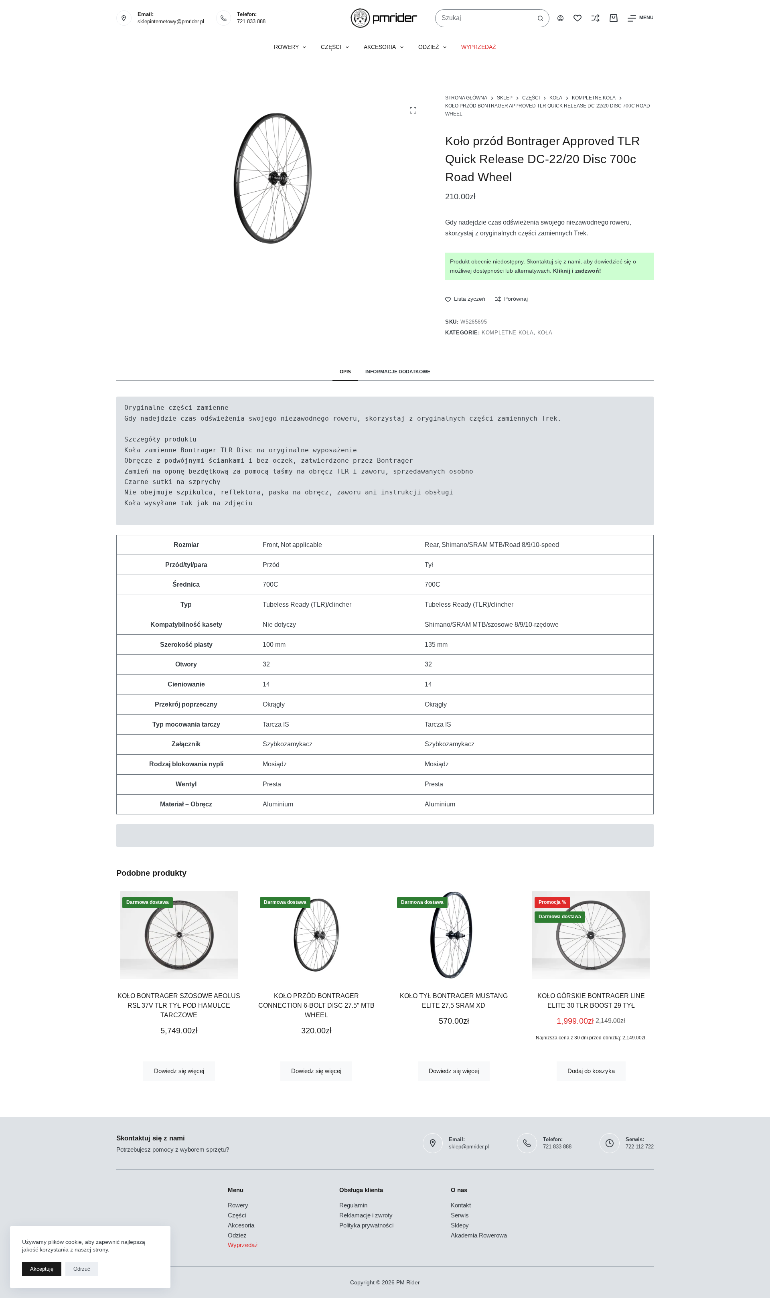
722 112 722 (640, 1147)
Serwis (460, 1215)
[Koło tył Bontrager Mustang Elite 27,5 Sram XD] (454, 935)
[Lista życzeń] (577, 18)
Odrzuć (81, 1269)
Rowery (286, 47)
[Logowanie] (560, 18)
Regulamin (353, 1205)
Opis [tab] (345, 372)
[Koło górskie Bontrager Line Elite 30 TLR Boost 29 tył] (591, 935)
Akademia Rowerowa (479, 1235)
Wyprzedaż (478, 47)
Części (331, 47)
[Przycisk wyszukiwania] (540, 18)
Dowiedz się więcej (179, 1070)
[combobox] (484, 18)
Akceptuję (41, 1269)
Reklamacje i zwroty (366, 1215)
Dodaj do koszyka (591, 1070)
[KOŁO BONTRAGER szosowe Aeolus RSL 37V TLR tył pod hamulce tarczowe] (179, 935)
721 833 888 (251, 21)
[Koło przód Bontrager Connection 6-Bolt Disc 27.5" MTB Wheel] (316, 935)
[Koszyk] (614, 18)
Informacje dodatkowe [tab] (397, 372)
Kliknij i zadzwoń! (577, 271)
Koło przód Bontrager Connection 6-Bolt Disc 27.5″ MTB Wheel (316, 1005)
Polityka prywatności (366, 1225)
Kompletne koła (507, 333)
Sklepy (460, 1225)
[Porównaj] (596, 18)
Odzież (428, 47)
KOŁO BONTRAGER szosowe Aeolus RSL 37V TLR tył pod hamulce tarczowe (179, 1005)
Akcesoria (380, 47)
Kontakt (461, 1205)
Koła (545, 333)
